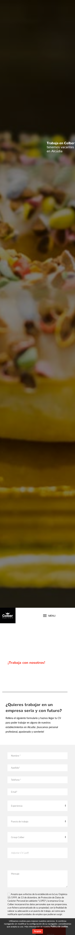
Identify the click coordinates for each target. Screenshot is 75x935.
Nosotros (7, 615)
